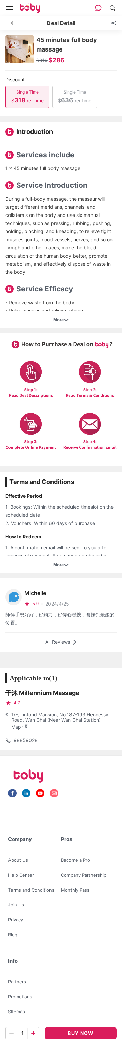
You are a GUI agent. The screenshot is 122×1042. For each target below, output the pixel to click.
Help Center (21, 875)
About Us (18, 860)
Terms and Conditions (31, 890)
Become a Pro (75, 860)
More (58, 319)
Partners (17, 981)
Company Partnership (83, 875)
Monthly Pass (75, 890)
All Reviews (57, 642)
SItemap (16, 1011)
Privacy (15, 919)
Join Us (16, 904)
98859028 (26, 740)
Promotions (20, 996)
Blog (12, 934)
